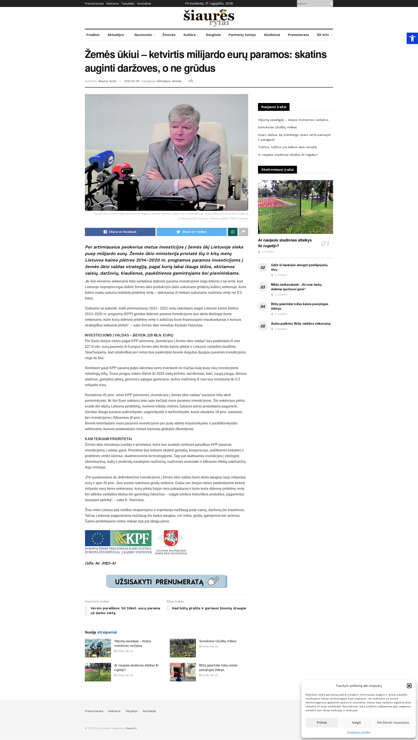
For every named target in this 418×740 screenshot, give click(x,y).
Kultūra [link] (190, 35)
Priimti (322, 723)
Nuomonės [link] (143, 35)
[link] (412, 38)
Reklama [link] (112, 3)
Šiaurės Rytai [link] (107, 81)
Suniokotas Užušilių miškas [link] (217, 641)
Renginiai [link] (213, 35)
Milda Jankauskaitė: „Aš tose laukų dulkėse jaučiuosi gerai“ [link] (296, 286)
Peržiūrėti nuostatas (393, 723)
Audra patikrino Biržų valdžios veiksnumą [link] (300, 323)
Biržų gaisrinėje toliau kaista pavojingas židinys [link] (218, 667)
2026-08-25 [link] (124, 651)
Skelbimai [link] (272, 35)
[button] (409, 686)
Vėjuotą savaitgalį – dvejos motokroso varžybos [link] (132, 643)
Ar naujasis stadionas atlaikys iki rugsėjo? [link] (288, 154)
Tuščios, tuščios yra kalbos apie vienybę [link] (287, 147)
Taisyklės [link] (127, 3)
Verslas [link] (177, 81)
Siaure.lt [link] (131, 728)
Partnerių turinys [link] (242, 35)
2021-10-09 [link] (131, 81)
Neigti (356, 723)
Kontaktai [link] (144, 3)
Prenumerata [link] (94, 3)
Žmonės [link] (168, 35)
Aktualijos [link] (116, 35)
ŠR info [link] (323, 35)
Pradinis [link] (92, 35)
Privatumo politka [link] (358, 732)
